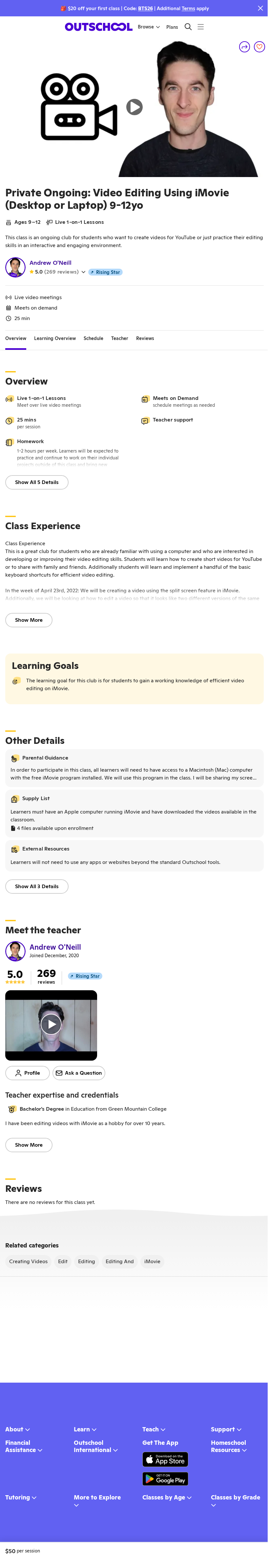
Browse (146, 27)
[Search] (188, 26)
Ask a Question (83, 1072)
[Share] (244, 46)
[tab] (15, 338)
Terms (188, 8)
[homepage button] (99, 27)
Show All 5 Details (37, 482)
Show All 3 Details (37, 886)
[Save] (259, 46)
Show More (29, 620)
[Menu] (200, 26)
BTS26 (145, 8)
